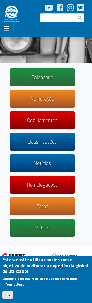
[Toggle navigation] (7, 28)
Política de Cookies (46, 279)
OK (7, 295)
